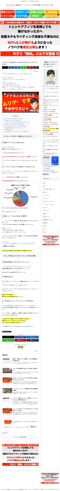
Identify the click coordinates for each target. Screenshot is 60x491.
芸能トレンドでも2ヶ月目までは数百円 (13, 124)
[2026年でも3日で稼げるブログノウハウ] (52, 14)
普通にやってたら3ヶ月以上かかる (12, 120)
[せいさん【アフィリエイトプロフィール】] (22, 14)
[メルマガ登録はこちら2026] (8, 14)
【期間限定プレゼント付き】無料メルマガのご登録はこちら (18, 326)
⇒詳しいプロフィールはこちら (50, 136)
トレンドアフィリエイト (7, 331)
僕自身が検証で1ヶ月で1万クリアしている (14, 127)
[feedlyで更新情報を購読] (19, 347)
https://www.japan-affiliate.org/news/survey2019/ (17, 207)
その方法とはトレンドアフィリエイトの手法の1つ (16, 131)
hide (18, 115)
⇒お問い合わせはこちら (48, 170)
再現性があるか (8, 129)
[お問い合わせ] (37, 14)
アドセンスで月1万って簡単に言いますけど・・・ (14, 118)
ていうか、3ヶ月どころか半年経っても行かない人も (16, 122)
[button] (36, 67)
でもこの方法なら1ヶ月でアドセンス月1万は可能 (14, 126)
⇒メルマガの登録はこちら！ (49, 166)
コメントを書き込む (21, 437)
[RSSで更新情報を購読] (22, 347)
